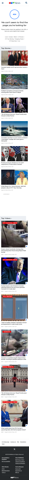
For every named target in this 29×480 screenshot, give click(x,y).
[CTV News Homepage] (14, 3)
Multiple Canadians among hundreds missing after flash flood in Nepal (12, 91)
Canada (11, 36)
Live (19, 41)
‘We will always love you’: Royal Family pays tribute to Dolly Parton (14, 115)
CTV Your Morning (9, 39)
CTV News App (5, 441)
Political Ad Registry (20, 463)
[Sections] (2, 2)
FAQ (18, 441)
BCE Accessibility (6, 461)
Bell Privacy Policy (19, 459)
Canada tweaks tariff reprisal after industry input (14, 68)
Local (6, 36)
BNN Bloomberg (6, 470)
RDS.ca (17, 472)
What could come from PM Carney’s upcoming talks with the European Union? (13, 429)
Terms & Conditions (20, 461)
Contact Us (13, 441)
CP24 (3, 468)
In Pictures (20, 36)
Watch (15, 36)
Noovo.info (18, 468)
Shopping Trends (19, 39)
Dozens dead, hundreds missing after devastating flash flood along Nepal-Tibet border (13, 250)
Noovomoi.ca (18, 470)
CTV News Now (13, 41)
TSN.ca (3, 472)
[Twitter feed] (14, 449)
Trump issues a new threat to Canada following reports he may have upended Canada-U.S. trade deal (13, 287)
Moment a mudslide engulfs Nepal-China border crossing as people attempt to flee (13, 358)
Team (3, 444)
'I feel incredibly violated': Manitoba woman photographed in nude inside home (14, 323)
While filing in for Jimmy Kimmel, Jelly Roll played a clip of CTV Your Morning (13, 187)
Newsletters (23, 441)
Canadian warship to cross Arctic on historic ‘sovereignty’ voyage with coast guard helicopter (14, 139)
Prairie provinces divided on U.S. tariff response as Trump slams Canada (12, 163)
